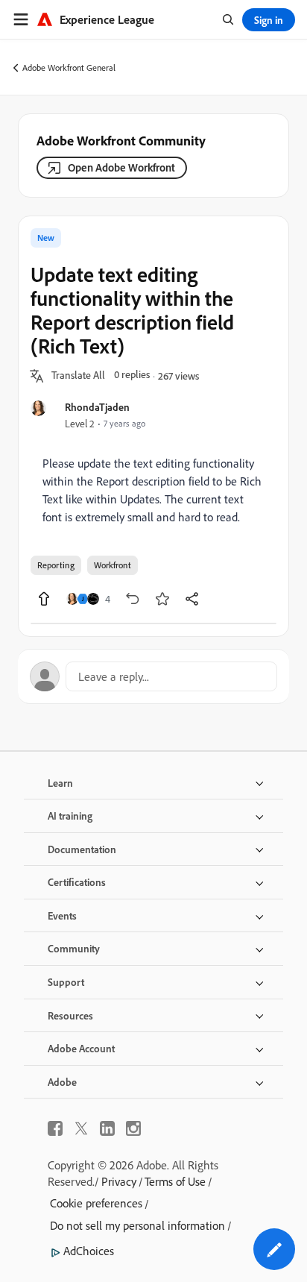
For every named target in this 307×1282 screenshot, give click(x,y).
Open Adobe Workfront (121, 167)
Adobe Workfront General (68, 67)
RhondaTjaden (97, 406)
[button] (78, 375)
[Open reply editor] (153, 676)
